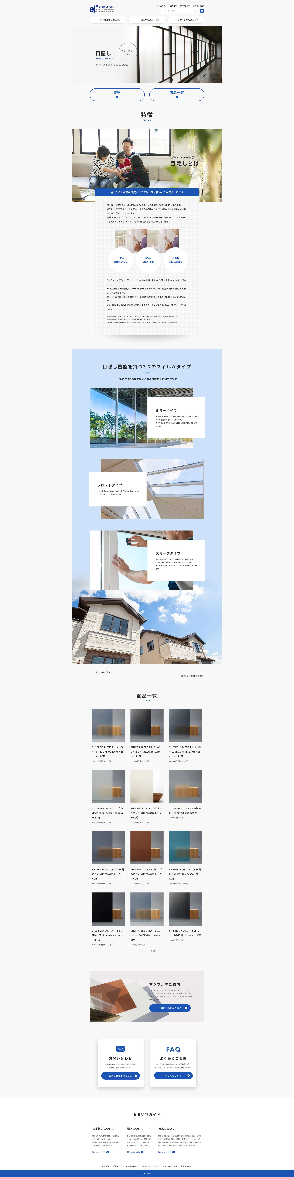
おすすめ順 (184, 676)
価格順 (193, 676)
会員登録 (173, 6)
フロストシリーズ (106, 672)
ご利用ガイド (162, 6)
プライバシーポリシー (151, 1166)
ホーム (94, 672)
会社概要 (105, 1166)
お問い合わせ (185, 6)
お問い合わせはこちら (169, 1007)
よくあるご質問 (198, 6)
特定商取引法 (133, 1166)
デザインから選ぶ (186, 19)
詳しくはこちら (173, 1075)
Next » (154, 951)
